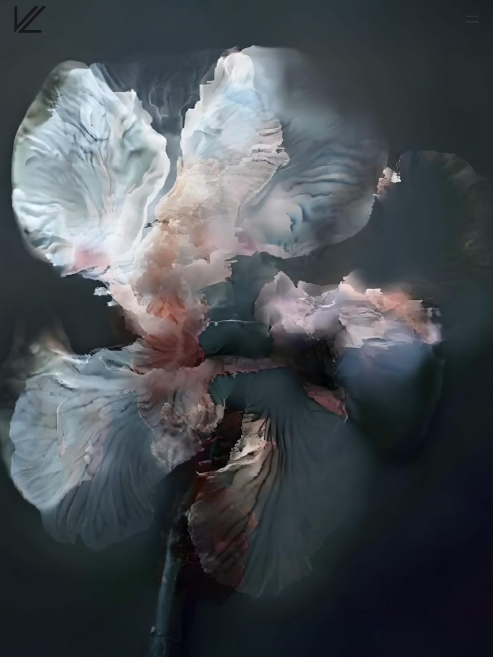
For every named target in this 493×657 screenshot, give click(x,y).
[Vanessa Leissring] (30, 19)
